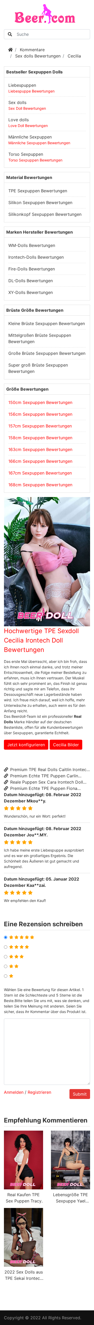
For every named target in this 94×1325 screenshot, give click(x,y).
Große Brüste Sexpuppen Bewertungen (46, 353)
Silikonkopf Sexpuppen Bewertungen (44, 214)
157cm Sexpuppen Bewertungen (40, 426)
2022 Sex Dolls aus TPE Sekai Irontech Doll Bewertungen (23, 1275)
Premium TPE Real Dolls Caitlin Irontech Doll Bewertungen (46, 770)
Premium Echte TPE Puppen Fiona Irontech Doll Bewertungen (40, 788)
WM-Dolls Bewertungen (31, 245)
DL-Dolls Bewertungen (30, 280)
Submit (80, 1094)
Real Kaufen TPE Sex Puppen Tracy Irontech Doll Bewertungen (24, 1198)
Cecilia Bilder (66, 744)
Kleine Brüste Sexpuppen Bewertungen (46, 323)
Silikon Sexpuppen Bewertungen (40, 202)
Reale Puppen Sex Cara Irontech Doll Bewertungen (43, 782)
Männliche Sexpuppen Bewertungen (39, 143)
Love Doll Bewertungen (28, 125)
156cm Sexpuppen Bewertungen (40, 414)
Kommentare (32, 49)
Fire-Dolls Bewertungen (31, 268)
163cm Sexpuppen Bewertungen (40, 449)
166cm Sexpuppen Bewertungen (40, 461)
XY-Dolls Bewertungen (30, 292)
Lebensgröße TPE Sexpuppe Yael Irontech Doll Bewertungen (70, 1198)
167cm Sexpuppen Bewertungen (40, 473)
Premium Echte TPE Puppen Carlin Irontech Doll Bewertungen (41, 776)
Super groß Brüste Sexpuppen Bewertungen (38, 368)
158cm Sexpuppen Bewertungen (40, 437)
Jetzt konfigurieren (26, 744)
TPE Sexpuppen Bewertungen (37, 190)
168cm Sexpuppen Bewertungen (40, 484)
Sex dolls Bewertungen (38, 56)
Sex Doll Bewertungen (27, 108)
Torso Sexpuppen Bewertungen (35, 160)
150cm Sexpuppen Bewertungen (40, 402)
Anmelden (14, 1092)
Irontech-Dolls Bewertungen (36, 257)
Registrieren (39, 1092)
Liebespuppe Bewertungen (31, 91)
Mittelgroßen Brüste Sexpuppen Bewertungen (39, 338)
